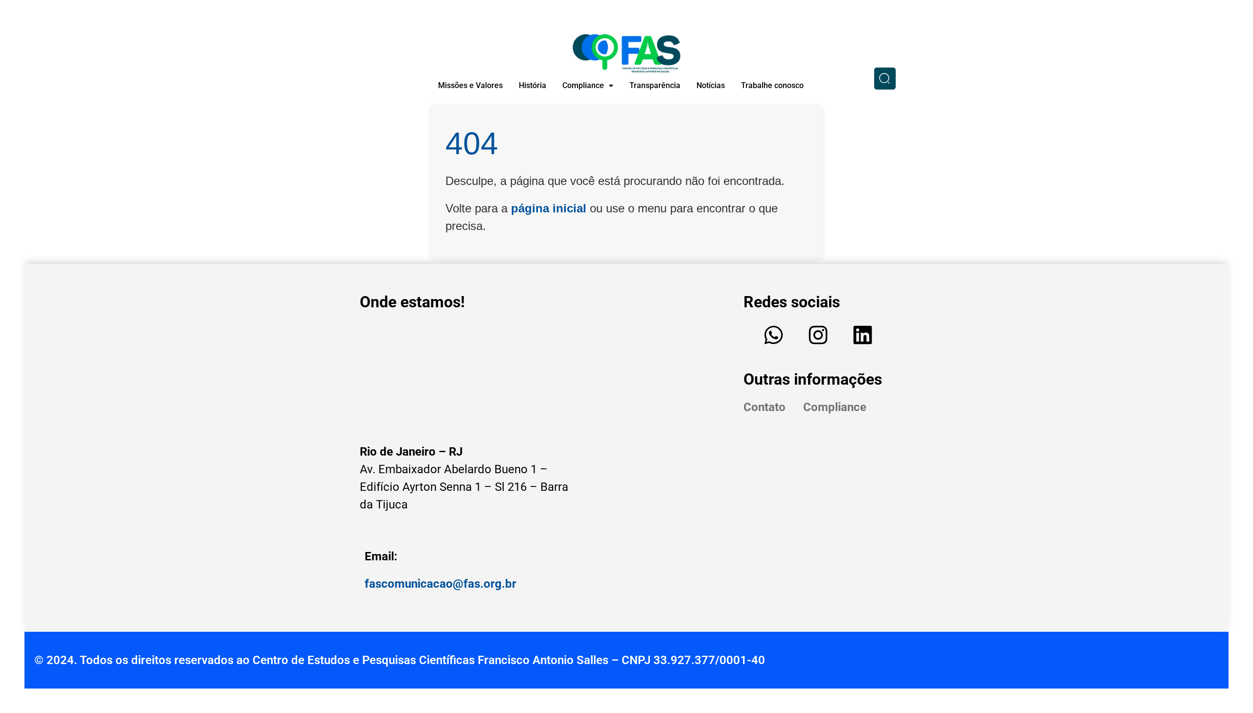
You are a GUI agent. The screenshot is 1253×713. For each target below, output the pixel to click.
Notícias (710, 85)
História (532, 85)
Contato (764, 407)
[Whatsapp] (774, 335)
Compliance (583, 85)
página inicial (548, 208)
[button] (588, 85)
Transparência (654, 85)
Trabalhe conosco (772, 85)
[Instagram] (818, 335)
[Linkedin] (863, 335)
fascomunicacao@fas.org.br (440, 584)
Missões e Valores (470, 85)
